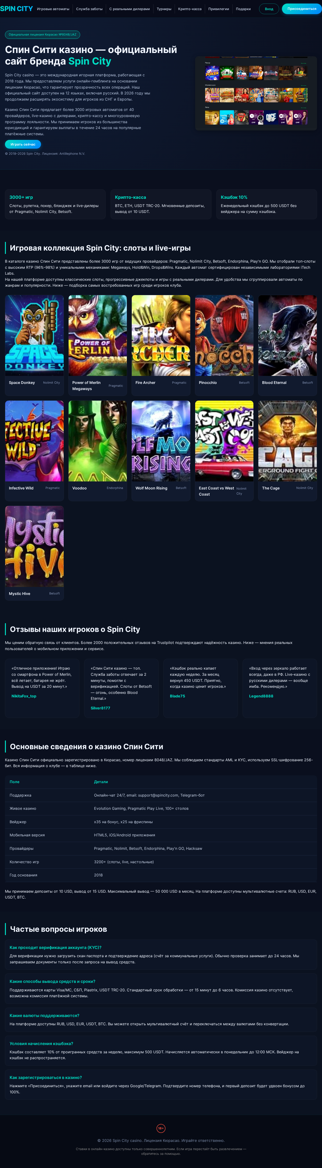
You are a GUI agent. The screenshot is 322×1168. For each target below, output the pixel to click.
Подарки (243, 9)
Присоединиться (302, 9)
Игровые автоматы (53, 9)
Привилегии (218, 9)
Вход (269, 9)
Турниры (164, 9)
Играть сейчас (23, 144)
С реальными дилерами (129, 9)
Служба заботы (89, 9)
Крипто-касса (190, 9)
